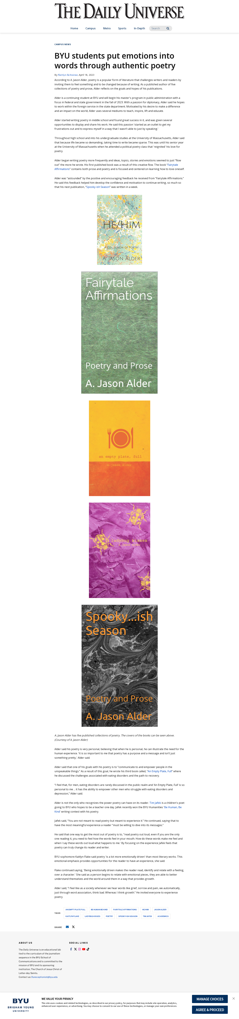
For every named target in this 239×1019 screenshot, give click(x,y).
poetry (109, 916)
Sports (122, 28)
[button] (233, 998)
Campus (91, 28)
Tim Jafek (155, 803)
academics (163, 916)
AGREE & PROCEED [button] (210, 1009)
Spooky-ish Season (98, 187)
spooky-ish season (127, 916)
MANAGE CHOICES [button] (210, 999)
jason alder (160, 909)
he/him (145, 909)
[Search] (168, 28)
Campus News (62, 44)
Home (74, 28)
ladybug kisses (92, 916)
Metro (107, 28)
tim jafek (147, 916)
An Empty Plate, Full (160, 771)
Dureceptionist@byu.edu (44, 977)
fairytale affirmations (125, 909)
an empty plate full (75, 909)
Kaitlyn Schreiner (68, 74)
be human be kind (99, 909)
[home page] (119, 14)
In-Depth (139, 28)
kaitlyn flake (72, 916)
